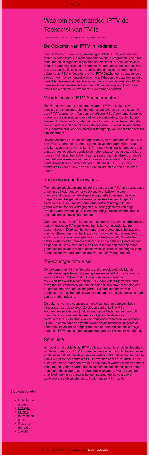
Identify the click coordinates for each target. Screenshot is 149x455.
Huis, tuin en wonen (27, 402)
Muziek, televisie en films (93, 37)
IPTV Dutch (104, 73)
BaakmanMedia (97, 450)
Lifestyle (24, 408)
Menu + (74, 4)
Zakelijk (23, 431)
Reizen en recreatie (25, 425)
